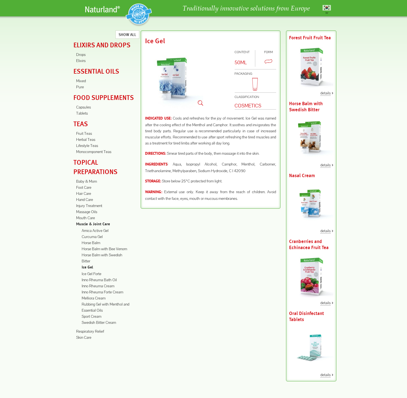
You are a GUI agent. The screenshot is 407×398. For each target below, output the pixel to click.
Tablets (82, 113)
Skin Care (83, 337)
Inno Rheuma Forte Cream (102, 292)
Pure (80, 86)
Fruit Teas (84, 133)
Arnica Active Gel (95, 230)
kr (327, 13)
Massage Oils (86, 211)
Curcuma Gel (92, 236)
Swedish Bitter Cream (99, 322)
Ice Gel (87, 267)
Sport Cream (91, 316)
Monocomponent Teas (93, 151)
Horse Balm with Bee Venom (104, 248)
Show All (127, 34)
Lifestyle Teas (87, 145)
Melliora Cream (93, 298)
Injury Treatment (89, 205)
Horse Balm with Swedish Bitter (306, 107)
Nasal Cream (302, 176)
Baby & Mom (86, 181)
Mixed (81, 80)
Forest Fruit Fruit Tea (310, 38)
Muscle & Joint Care (93, 224)
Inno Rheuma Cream (98, 285)
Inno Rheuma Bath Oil (99, 279)
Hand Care (84, 199)
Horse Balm (91, 242)
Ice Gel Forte (91, 273)
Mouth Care (85, 217)
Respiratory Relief (90, 331)
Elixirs (81, 60)
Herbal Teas (85, 139)
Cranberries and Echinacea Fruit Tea (309, 244)
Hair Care (83, 193)
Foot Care (83, 187)
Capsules (83, 107)
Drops (81, 54)
